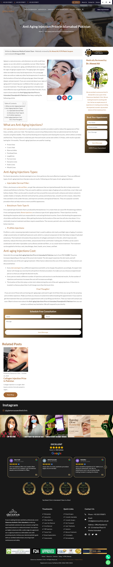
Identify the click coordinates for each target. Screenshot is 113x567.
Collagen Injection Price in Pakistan (15, 379)
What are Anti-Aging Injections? (15, 106)
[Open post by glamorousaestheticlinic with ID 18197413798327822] (34, 426)
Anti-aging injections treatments (15, 129)
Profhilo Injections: (15, 115)
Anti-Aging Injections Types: (14, 108)
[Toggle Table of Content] (23, 103)
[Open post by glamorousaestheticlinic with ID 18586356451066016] (11, 426)
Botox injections (26, 212)
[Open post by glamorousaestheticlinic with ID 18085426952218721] (56, 426)
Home (41, 31)
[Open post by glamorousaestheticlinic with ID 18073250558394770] (79, 426)
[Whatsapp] (108, 562)
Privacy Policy (62, 559)
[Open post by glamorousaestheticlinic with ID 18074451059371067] (101, 426)
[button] (105, 467)
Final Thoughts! (17, 119)
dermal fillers (22, 187)
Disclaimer (71, 559)
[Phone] (108, 557)
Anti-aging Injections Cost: (14, 117)
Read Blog (10, 395)
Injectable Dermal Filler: (16, 110)
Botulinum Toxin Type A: (16, 113)
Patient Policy (79, 559)
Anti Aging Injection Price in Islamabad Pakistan (59, 31)
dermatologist (16, 268)
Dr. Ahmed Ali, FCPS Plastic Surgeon (61, 51)
